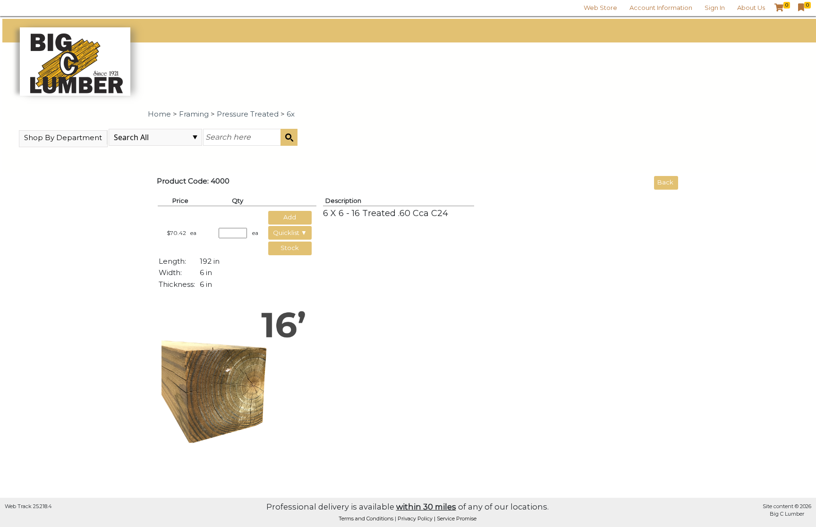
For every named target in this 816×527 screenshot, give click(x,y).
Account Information (660, 7)
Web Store (600, 7)
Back (665, 182)
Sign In (715, 7)
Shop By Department (63, 137)
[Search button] (289, 137)
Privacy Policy (416, 518)
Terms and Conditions (367, 518)
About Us (751, 7)
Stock (289, 247)
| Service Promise (455, 518)
